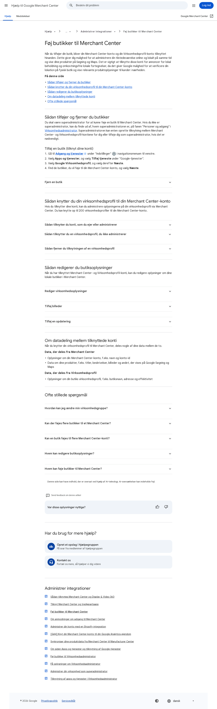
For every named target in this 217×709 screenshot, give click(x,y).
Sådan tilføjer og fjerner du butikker (69, 82)
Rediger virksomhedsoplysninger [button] (66, 291)
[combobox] (132, 5)
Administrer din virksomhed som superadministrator (79, 671)
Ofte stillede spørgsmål (61, 101)
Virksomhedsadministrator (61, 130)
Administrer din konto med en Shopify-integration (78, 626)
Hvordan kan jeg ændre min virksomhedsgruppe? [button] (76, 408)
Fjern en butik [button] (53, 182)
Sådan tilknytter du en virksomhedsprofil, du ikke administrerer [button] (85, 234)
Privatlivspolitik (49, 700)
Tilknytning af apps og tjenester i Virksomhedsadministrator (84, 678)
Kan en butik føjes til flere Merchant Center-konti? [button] (77, 438)
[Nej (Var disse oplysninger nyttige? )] (166, 507)
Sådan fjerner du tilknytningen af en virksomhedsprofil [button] (79, 248)
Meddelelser (23, 16)
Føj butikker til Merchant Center (142, 31)
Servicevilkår (68, 700)
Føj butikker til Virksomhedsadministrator (73, 656)
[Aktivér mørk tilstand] (157, 701)
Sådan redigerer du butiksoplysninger (69, 92)
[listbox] (181, 700)
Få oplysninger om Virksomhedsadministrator (75, 663)
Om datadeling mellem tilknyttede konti (71, 96)
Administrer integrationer (68, 588)
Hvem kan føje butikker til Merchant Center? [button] (73, 469)
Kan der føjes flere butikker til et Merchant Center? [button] (78, 423)
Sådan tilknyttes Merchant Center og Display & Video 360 (82, 596)
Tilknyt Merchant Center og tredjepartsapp (75, 604)
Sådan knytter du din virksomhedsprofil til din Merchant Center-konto (89, 87)
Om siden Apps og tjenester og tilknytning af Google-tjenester (86, 649)
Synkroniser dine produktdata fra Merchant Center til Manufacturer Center (92, 641)
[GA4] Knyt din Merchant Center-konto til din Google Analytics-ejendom (91, 634)
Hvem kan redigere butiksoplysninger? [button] (69, 453)
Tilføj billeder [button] (53, 306)
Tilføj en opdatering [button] (58, 321)
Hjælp (8, 16)
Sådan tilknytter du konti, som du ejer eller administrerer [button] (81, 224)
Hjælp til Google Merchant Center (34, 5)
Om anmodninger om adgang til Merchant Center (78, 619)
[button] (6, 5)
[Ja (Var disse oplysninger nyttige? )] (157, 507)
